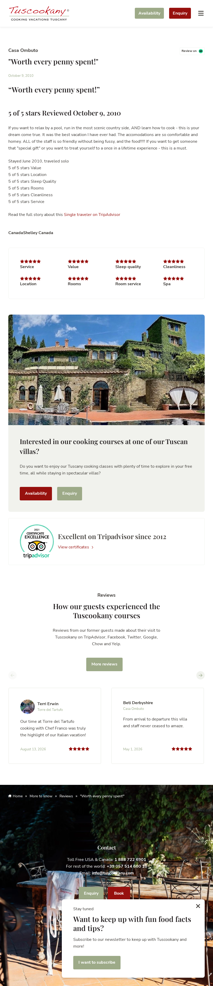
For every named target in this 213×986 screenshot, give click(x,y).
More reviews (104, 664)
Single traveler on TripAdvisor (92, 214)
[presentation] (12, 675)
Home (18, 796)
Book (119, 893)
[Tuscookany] (39, 13)
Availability (149, 13)
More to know (41, 796)
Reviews (66, 796)
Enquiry (180, 13)
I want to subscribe (96, 962)
